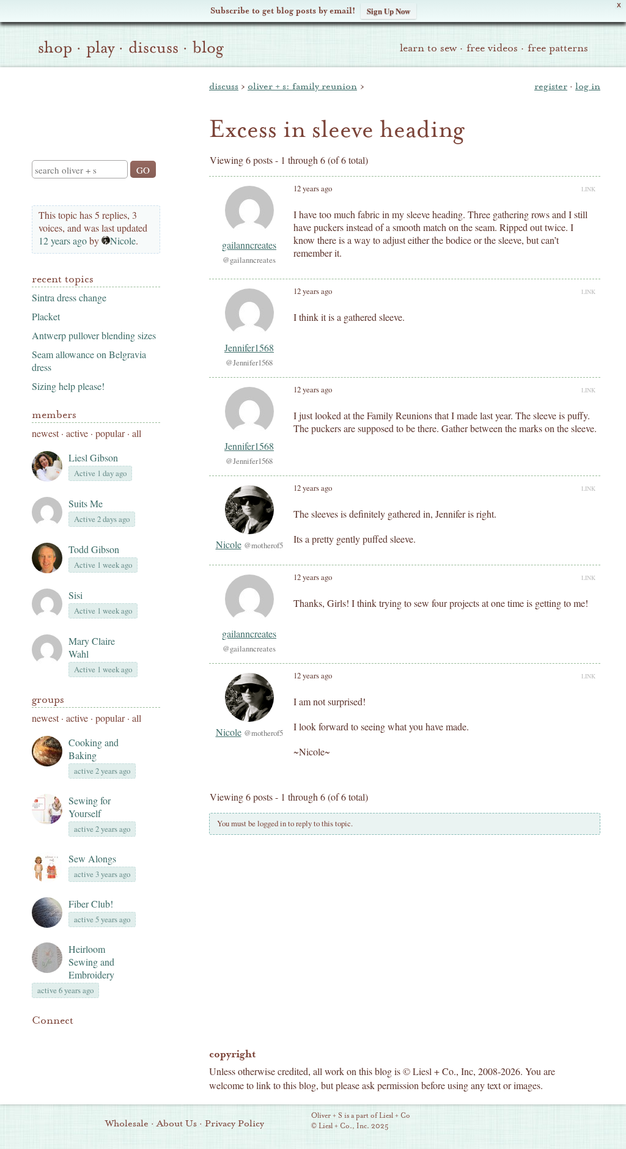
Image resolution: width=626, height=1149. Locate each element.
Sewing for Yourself (89, 807)
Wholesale (127, 1123)
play (100, 47)
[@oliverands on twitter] (101, 1039)
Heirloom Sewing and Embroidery (91, 961)
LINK (588, 189)
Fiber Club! (90, 903)
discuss (153, 47)
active (77, 433)
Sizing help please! (68, 386)
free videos (492, 48)
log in (587, 86)
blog (208, 47)
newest (45, 433)
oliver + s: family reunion (302, 86)
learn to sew (428, 48)
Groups (48, 699)
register (550, 86)
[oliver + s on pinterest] (39, 1039)
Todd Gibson (93, 549)
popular (110, 433)
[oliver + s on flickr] (60, 1039)
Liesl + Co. (294, 1121)
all (136, 433)
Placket (46, 316)
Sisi (75, 595)
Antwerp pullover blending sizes (94, 335)
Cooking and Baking (93, 749)
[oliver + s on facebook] (80, 1039)
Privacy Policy (234, 1123)
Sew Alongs (92, 858)
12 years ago (63, 240)
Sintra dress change (69, 297)
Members (54, 415)
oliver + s (93, 103)
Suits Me (85, 503)
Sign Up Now (388, 11)
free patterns (558, 48)
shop (55, 47)
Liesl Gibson (93, 457)
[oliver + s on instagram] (122, 1039)
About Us (176, 1123)
